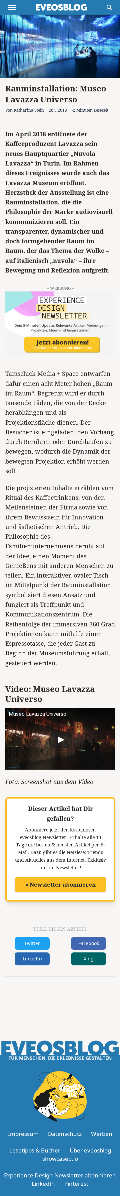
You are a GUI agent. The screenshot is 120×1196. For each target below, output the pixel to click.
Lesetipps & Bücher (34, 1150)
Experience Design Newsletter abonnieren (60, 1175)
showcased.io (60, 1158)
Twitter (32, 943)
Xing (89, 958)
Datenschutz (65, 1134)
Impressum (23, 1134)
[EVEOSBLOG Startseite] (61, 7)
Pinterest (76, 1183)
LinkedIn (32, 958)
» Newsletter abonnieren (60, 884)
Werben (101, 1134)
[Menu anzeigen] (12, 7)
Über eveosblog (90, 1150)
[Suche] (109, 7)
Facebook (88, 943)
